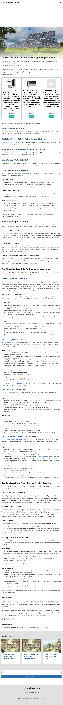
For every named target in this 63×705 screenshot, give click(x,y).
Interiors (24, 698)
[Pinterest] (11, 619)
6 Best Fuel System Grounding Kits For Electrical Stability (9, 656)
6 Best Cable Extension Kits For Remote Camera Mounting (31, 656)
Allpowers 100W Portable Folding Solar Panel (23, 149)
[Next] (60, 651)
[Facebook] (2, 619)
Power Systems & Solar (14, 65)
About (19, 698)
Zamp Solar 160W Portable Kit (14, 294)
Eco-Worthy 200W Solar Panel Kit (15, 340)
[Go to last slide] (3, 651)
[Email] (9, 619)
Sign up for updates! (31, 676)
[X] (13, 619)
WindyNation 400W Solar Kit (15, 170)
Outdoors (35, 698)
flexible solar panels (51, 512)
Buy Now (12, 116)
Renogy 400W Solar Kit (12, 128)
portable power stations (46, 456)
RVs (40, 698)
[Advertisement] (31, 14)
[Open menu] (60, 2)
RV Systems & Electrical (25, 65)
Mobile (30, 698)
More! (43, 698)
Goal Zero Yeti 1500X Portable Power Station (23, 139)
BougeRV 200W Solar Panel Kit (14, 389)
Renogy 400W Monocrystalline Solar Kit (17, 278)
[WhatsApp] (7, 619)
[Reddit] (4, 619)
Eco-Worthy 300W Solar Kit (14, 160)
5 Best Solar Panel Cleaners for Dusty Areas (51, 656)
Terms (31, 702)
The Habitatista (4, 65)
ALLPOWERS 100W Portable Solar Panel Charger (20, 437)
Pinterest (42, 702)
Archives (36, 702)
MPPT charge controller (48, 131)
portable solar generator (10, 142)
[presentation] (10, 645)
